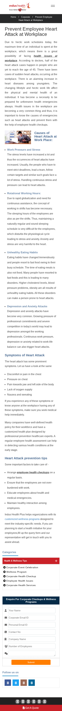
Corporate (25, 17)
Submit (31, 662)
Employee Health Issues (19, 580)
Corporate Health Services (21, 585)
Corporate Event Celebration (22, 567)
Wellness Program (16, 572)
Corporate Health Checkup (21, 576)
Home (13, 17)
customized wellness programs (22, 519)
